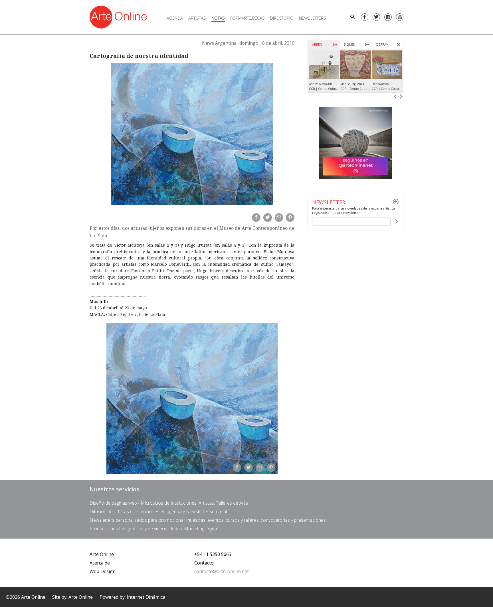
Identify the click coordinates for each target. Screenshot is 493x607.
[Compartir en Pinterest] (290, 217)
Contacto (204, 563)
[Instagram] (388, 17)
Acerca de (100, 563)
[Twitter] (376, 17)
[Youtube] (399, 17)
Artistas (197, 18)
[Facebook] (364, 17)
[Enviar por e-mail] (279, 217)
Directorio (282, 18)
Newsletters (312, 18)
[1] (396, 222)
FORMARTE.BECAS (247, 18)
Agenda (175, 18)
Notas (218, 18)
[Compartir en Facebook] (256, 217)
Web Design (103, 571)
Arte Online (102, 554)
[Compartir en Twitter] (267, 217)
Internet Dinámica (146, 597)
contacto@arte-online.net (221, 571)
